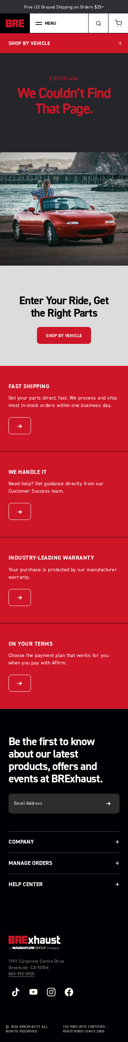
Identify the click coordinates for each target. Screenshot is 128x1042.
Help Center (26, 884)
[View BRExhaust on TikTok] (16, 992)
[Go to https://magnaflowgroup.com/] (35, 943)
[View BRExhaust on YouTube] (33, 992)
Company (21, 841)
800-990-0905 (22, 973)
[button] (118, 23)
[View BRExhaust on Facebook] (69, 992)
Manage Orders (30, 863)
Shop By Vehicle (64, 336)
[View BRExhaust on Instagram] (51, 992)
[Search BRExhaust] (98, 23)
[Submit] (108, 803)
